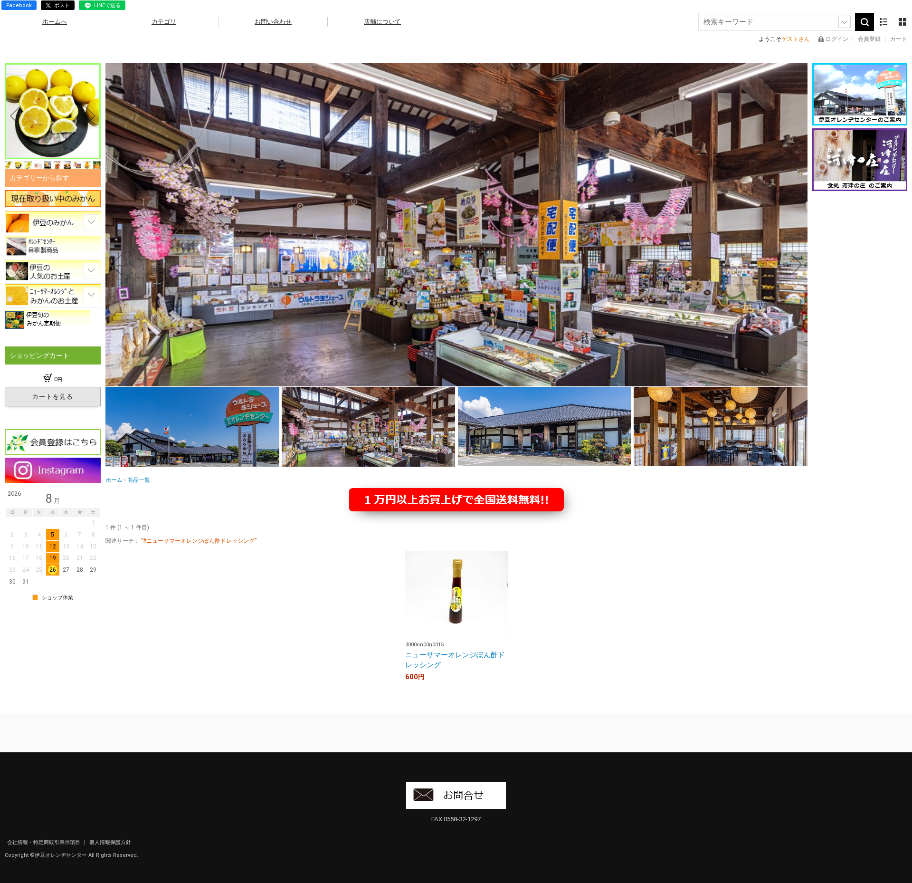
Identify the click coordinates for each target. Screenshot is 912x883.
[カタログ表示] (902, 22)
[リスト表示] (883, 22)
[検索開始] (864, 22)
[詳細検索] (844, 22)
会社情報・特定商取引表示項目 (44, 842)
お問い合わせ (273, 21)
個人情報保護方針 (110, 842)
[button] (115, 264)
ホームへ (54, 21)
